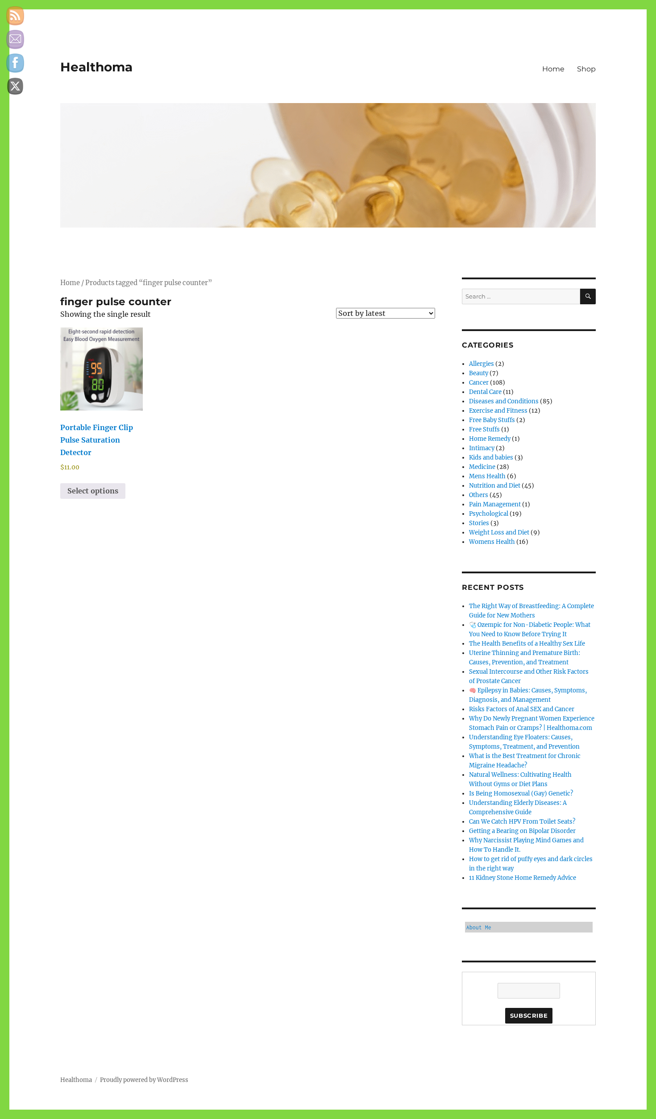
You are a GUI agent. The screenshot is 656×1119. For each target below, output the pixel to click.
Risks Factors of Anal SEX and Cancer (521, 709)
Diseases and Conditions (504, 401)
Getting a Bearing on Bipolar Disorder (522, 831)
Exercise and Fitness (498, 410)
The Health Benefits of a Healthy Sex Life (527, 643)
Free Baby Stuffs (492, 420)
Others (478, 495)
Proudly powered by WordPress (144, 1080)
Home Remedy (490, 439)
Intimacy (481, 448)
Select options (92, 490)
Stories (479, 523)
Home (553, 69)
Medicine (482, 467)
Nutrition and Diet (494, 485)
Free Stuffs (484, 429)
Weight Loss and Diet (499, 532)
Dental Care (485, 392)
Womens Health (492, 542)
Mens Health (487, 476)
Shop (586, 69)
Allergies (481, 364)
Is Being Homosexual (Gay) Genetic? (521, 793)
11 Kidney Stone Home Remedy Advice (522, 878)
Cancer (479, 382)
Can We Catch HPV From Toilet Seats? (522, 821)
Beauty (478, 373)
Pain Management (495, 504)
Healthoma (96, 67)
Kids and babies (491, 457)
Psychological (488, 514)
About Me (478, 927)
